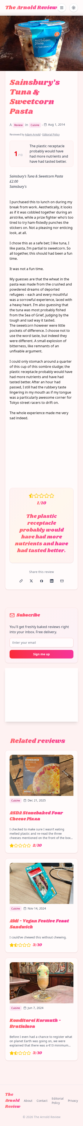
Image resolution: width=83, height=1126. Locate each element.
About (28, 1101)
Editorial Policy (51, 134)
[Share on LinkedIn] (51, 581)
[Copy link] (21, 581)
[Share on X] (31, 581)
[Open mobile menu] (61, 7)
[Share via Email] (62, 581)
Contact (42, 1101)
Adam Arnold (32, 134)
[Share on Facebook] (41, 581)
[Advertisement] (41, 454)
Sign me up (41, 654)
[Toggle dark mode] (73, 7)
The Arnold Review (31, 7)
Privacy (73, 1101)
